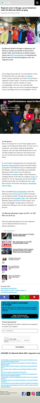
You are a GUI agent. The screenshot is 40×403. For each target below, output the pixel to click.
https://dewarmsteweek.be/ (8, 288)
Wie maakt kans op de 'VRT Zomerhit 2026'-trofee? (22, 242)
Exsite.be (3, 392)
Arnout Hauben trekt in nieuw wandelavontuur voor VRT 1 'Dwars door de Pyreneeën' (23, 250)
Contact (6, 391)
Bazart (25, 183)
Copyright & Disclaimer (11, 392)
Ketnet (15, 174)
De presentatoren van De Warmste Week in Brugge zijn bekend (19, 383)
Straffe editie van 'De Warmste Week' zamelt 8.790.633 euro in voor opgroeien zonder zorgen (19, 360)
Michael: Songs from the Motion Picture (15, 258)
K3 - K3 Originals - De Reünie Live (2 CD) (14, 267)
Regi (9, 186)
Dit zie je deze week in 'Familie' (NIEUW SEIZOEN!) (23, 234)
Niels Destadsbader (17, 55)
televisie (30, 76)
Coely (33, 177)
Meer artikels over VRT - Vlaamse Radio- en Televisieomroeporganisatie (13, 291)
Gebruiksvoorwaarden (5, 394)
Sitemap (2, 391)
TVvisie (38, 393)
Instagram (33, 393)
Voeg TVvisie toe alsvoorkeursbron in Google (20, 316)
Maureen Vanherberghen (11, 165)
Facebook (24, 393)
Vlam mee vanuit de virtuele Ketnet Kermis (13, 372)
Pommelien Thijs (19, 198)
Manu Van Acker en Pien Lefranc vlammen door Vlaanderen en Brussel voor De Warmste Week (19, 374)
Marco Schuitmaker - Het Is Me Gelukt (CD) (15, 277)
